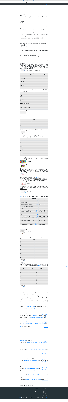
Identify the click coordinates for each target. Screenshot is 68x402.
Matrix (23, 0)
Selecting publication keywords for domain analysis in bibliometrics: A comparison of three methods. (32, 321)
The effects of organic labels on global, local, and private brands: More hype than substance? (35, 317)
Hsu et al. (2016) (24, 188)
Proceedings (26, 0)
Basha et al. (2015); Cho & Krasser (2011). (29, 29)
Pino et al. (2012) (36, 216)
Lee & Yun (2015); (24, 29)
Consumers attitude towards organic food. (35, 315)
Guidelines (28, 0)
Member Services (33, 0)
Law (21, 129)
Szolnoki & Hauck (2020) (38, 29)
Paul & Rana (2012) (25, 196)
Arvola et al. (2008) (36, 200)
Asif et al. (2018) (36, 217)
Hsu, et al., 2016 (36, 220)
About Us (30, 0)
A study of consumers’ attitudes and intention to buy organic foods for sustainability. (34, 374)
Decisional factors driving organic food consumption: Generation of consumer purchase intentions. (33, 370)
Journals (22, 0)
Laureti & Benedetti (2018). (40, 265)
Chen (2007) (22, 196)
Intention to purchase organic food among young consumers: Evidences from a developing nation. (33, 379)
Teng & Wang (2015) (36, 212)
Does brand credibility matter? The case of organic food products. (34, 362)
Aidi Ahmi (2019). (37, 177)
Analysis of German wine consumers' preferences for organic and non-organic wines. (32, 368)
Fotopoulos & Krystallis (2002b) (36, 219)
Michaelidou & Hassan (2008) (41, 292)
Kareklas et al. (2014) (36, 211)
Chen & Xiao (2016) (45, 54)
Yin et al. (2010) (36, 210)
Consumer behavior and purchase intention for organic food (29, 354)
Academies (20, 0)
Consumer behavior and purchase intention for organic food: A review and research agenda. (31, 360)
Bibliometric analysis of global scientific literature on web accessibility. (29, 306)
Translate (46, 4)
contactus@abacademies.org (45, 395)
